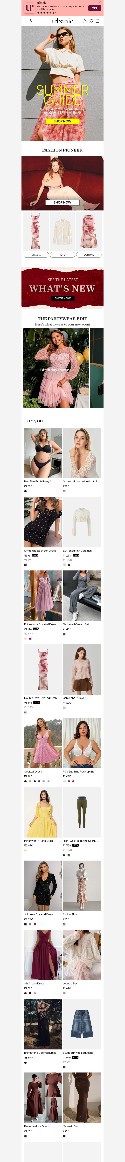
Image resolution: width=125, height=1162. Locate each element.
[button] (85, 21)
